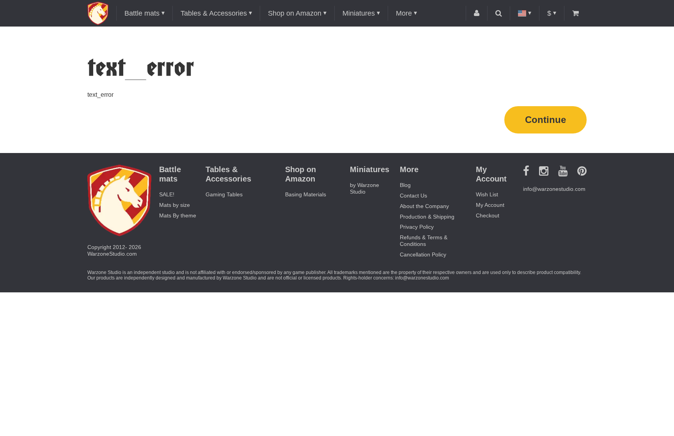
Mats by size (174, 205)
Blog (405, 185)
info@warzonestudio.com (554, 189)
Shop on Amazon (294, 13)
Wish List (487, 194)
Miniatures (358, 13)
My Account (490, 205)
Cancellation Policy (423, 254)
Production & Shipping (427, 217)
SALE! (166, 194)
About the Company (424, 206)
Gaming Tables (224, 194)
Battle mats (142, 13)
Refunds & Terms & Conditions (423, 240)
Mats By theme (177, 215)
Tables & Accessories (214, 13)
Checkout (487, 215)
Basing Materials (305, 194)
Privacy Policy (417, 227)
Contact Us (413, 195)
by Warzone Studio (364, 188)
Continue (545, 119)
